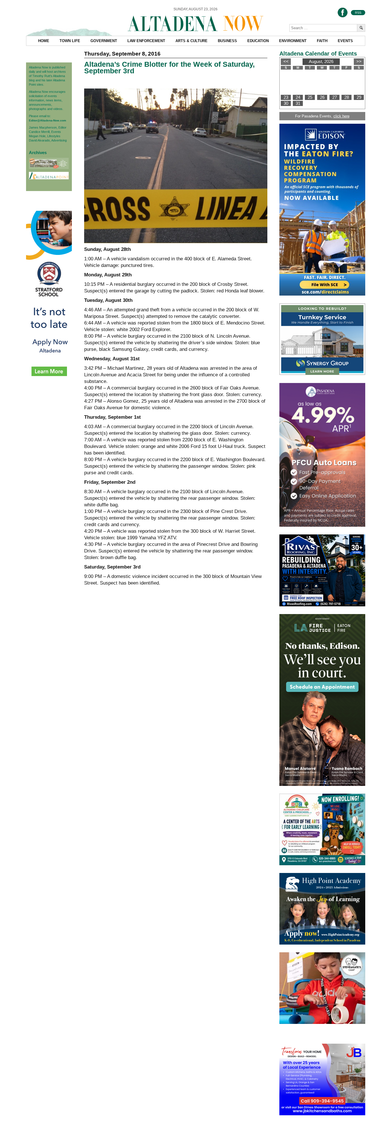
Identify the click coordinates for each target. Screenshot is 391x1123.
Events (345, 41)
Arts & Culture (191, 41)
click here (341, 116)
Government (103, 41)
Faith (322, 41)
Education (258, 41)
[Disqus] (175, 678)
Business (227, 41)
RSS (358, 12)
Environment (293, 41)
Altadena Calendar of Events (318, 53)
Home (43, 41)
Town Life (70, 41)
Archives (38, 152)
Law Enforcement (146, 41)
